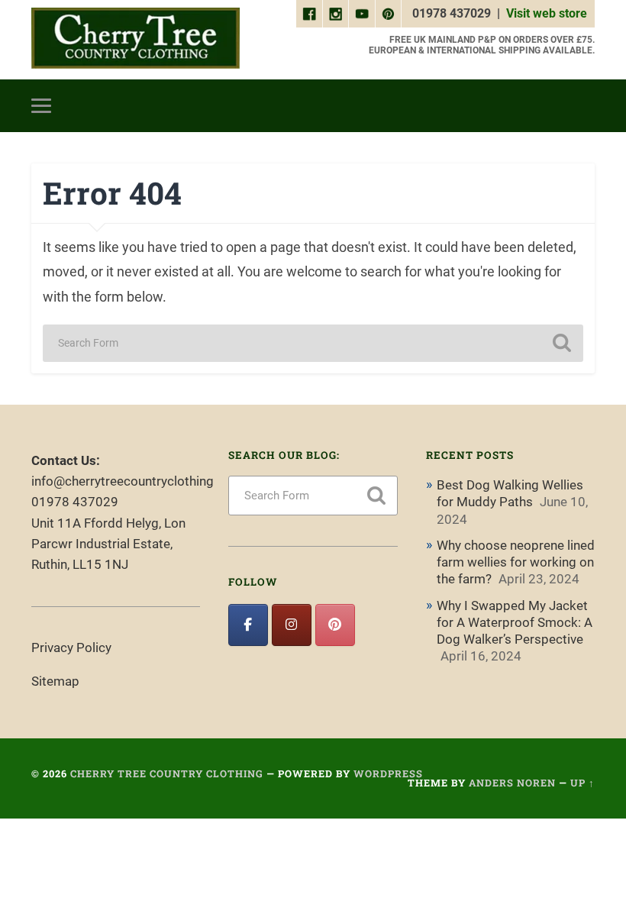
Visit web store (546, 13)
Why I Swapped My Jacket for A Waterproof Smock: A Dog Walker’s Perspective (514, 622)
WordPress (388, 773)
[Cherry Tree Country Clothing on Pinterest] (334, 624)
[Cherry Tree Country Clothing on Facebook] (247, 624)
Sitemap (55, 681)
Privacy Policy (71, 647)
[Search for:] (313, 343)
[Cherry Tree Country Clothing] (135, 40)
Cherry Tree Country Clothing (166, 773)
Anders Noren (512, 783)
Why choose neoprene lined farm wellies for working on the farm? (516, 562)
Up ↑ (582, 783)
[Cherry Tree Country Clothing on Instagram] (291, 624)
